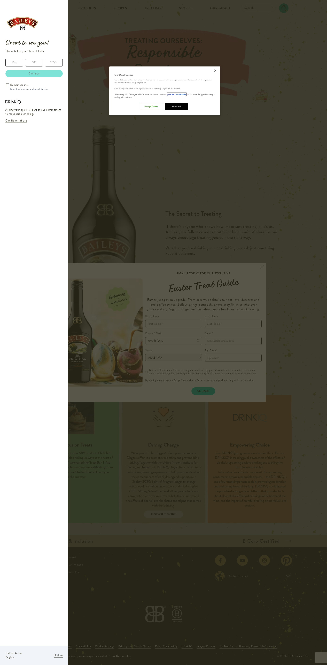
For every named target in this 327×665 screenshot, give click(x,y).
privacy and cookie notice (176, 94)
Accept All (176, 106)
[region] (164, 90)
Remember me (19, 85)
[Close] (215, 70)
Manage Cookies (151, 106)
